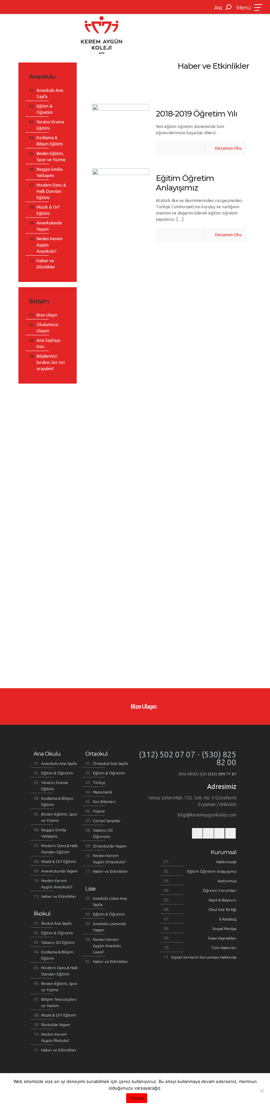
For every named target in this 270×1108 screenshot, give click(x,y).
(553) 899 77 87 (222, 774)
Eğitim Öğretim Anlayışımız (185, 182)
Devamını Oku (228, 148)
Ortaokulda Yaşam (109, 846)
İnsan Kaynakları (222, 938)
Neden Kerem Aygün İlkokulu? (55, 1037)
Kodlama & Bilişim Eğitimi (50, 140)
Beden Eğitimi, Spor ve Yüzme (51, 156)
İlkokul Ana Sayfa (56, 923)
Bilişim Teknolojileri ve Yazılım (59, 1002)
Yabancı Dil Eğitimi (58, 942)
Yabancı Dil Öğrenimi (103, 833)
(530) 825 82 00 (219, 758)
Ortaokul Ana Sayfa (110, 763)
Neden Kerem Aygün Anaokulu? (50, 244)
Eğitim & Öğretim (45, 109)
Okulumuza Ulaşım (47, 327)
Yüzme (99, 811)
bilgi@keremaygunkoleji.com (207, 815)
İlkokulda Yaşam (55, 1024)
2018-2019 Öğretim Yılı (196, 113)
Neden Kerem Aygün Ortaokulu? (109, 858)
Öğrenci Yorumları (219, 890)
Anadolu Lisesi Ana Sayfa (110, 901)
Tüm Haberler (223, 947)
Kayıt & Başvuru (222, 900)
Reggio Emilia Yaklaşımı (50, 172)
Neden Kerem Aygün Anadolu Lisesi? (107, 945)
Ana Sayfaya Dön (48, 343)
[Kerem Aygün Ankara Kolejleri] (101, 34)
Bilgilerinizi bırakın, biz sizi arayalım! (51, 362)
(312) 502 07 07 (167, 754)
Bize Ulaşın (47, 315)
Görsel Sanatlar (107, 820)
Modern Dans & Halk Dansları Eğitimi (51, 191)
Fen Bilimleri (104, 801)
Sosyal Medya (224, 928)
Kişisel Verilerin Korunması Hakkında (203, 957)
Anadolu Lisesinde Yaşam (109, 926)
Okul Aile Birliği (222, 909)
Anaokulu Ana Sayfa (50, 93)
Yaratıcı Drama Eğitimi (50, 124)
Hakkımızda (226, 862)
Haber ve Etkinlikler (46, 263)
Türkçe (99, 782)
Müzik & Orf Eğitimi (48, 210)
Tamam (136, 1098)
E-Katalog (227, 919)
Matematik (102, 792)
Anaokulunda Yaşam (49, 225)
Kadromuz (227, 881)
